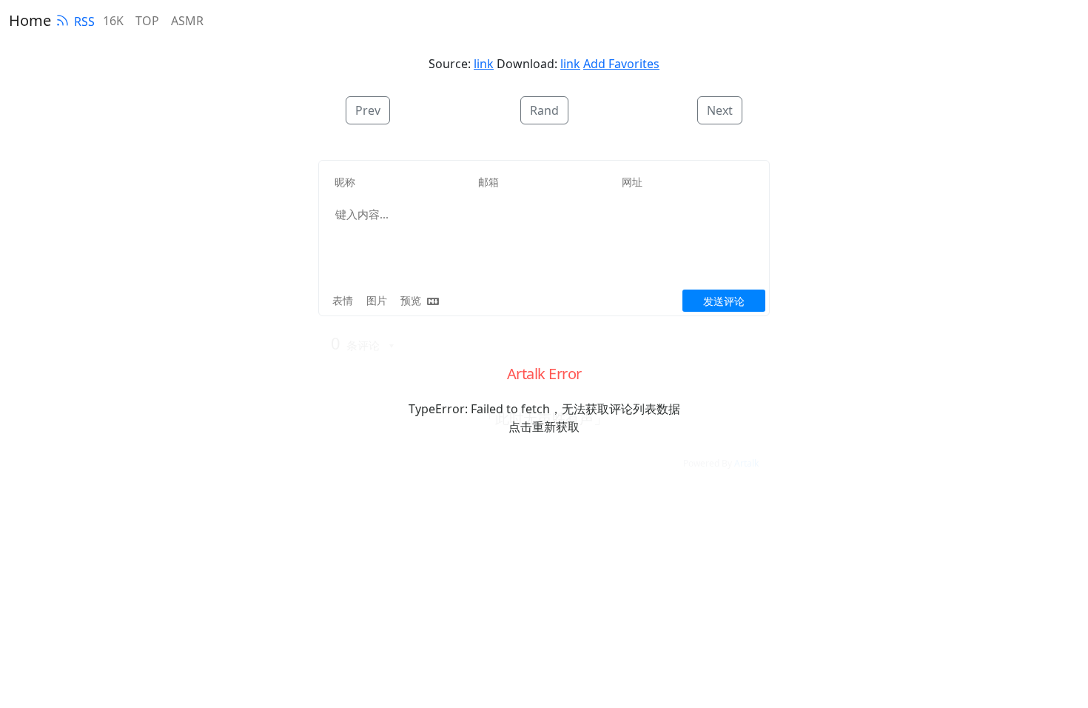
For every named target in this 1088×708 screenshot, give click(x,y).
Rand (544, 110)
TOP (147, 21)
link (484, 64)
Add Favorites (621, 64)
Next (720, 110)
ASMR (187, 21)
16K (113, 21)
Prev (367, 110)
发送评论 (724, 301)
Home (30, 20)
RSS (84, 21)
